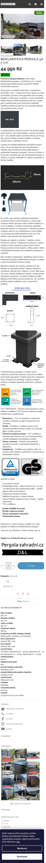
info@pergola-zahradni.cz (15, 709)
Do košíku (31, 566)
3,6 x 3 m (13, 576)
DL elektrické (6, 827)
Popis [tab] (19, 601)
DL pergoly (5, 821)
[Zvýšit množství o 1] (14, 565)
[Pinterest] (18, 594)
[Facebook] (23, 594)
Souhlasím (22, 856)
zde (18, 842)
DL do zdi (4, 824)
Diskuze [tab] (25, 601)
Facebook (9, 719)
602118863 (9, 714)
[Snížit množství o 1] (3, 565)
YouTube (9, 729)
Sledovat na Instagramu (22, 804)
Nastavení (22, 848)
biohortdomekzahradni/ (14, 724)
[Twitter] (28, 594)
